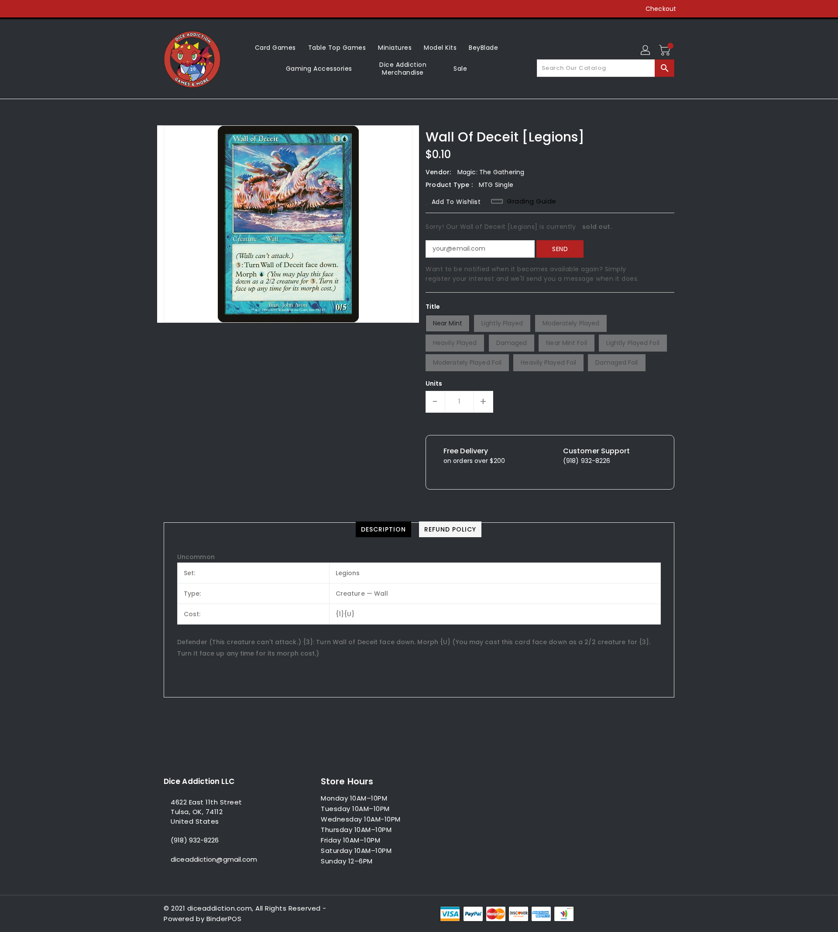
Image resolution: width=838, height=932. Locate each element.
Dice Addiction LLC (199, 781)
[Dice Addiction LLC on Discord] (217, 8)
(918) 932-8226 (195, 840)
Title (433, 306)
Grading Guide (531, 201)
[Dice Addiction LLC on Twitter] (168, 8)
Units (434, 383)
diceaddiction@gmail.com (214, 859)
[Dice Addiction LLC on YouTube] (201, 8)
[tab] (383, 529)
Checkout (661, 8)
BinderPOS (224, 918)
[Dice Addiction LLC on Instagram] (184, 8)
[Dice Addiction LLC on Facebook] (151, 8)
